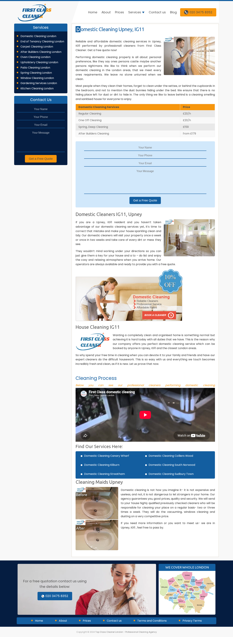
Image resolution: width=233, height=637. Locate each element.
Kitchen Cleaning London (37, 88)
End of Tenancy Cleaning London (42, 41)
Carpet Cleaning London (36, 47)
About (106, 12)
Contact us (157, 12)
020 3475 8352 (201, 12)
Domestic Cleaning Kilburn (101, 465)
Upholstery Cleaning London (39, 62)
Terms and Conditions (152, 621)
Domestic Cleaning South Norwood (172, 465)
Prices (119, 12)
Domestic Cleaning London (38, 36)
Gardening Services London (38, 83)
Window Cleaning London (37, 78)
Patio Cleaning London (35, 68)
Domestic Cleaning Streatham (104, 474)
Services (134, 12)
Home (92, 12)
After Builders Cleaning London (40, 52)
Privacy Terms (192, 621)
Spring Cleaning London (36, 73)
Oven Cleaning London (35, 57)
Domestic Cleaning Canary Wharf (106, 456)
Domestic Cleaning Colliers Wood (171, 456)
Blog (173, 12)
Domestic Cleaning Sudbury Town (171, 474)
